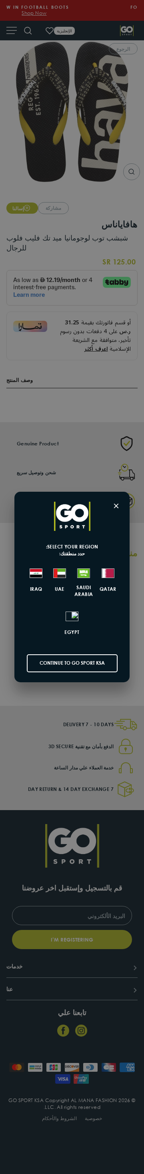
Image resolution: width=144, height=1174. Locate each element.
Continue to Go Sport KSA (72, 663)
